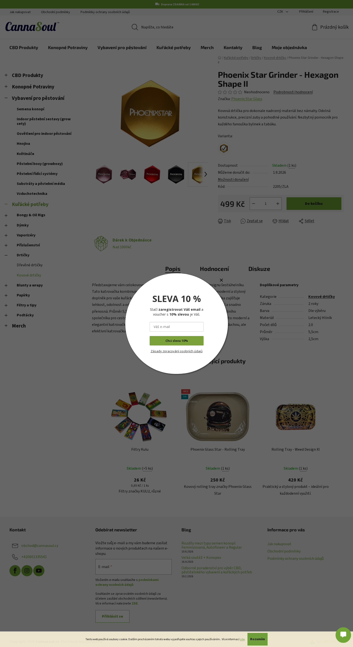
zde (242, 639)
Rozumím (257, 639)
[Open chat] (343, 632)
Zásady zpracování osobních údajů (177, 351)
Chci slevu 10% (176, 340)
